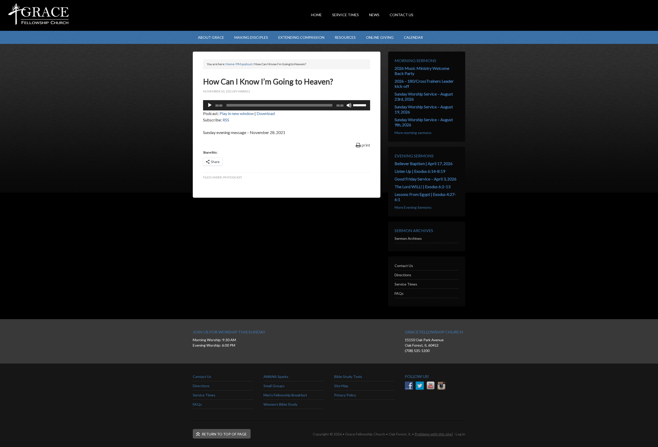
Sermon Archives (408, 238)
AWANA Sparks (275, 376)
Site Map (341, 386)
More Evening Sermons (413, 207)
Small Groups (274, 386)
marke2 (244, 91)
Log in (460, 434)
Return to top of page (224, 434)
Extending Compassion (301, 37)
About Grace (211, 37)
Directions (403, 275)
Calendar (413, 37)
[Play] (209, 105)
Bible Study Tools (348, 376)
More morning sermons (413, 132)
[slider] (360, 104)
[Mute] (349, 105)
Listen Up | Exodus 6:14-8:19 (420, 171)
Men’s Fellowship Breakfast (285, 395)
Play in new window (237, 113)
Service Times (406, 284)
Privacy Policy (345, 395)
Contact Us (404, 265)
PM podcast (232, 177)
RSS (226, 119)
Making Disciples (251, 37)
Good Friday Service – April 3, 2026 (425, 178)
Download (266, 113)
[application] (286, 105)
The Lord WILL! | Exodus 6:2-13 (422, 186)
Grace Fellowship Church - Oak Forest (244, 24)
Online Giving (380, 37)
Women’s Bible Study (280, 404)
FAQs (399, 293)
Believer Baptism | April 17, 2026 (424, 163)
